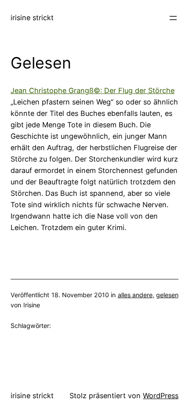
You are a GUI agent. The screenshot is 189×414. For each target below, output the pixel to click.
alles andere (135, 295)
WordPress (160, 395)
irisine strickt (32, 17)
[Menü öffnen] (173, 18)
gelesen (167, 295)
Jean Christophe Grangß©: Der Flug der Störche (92, 90)
